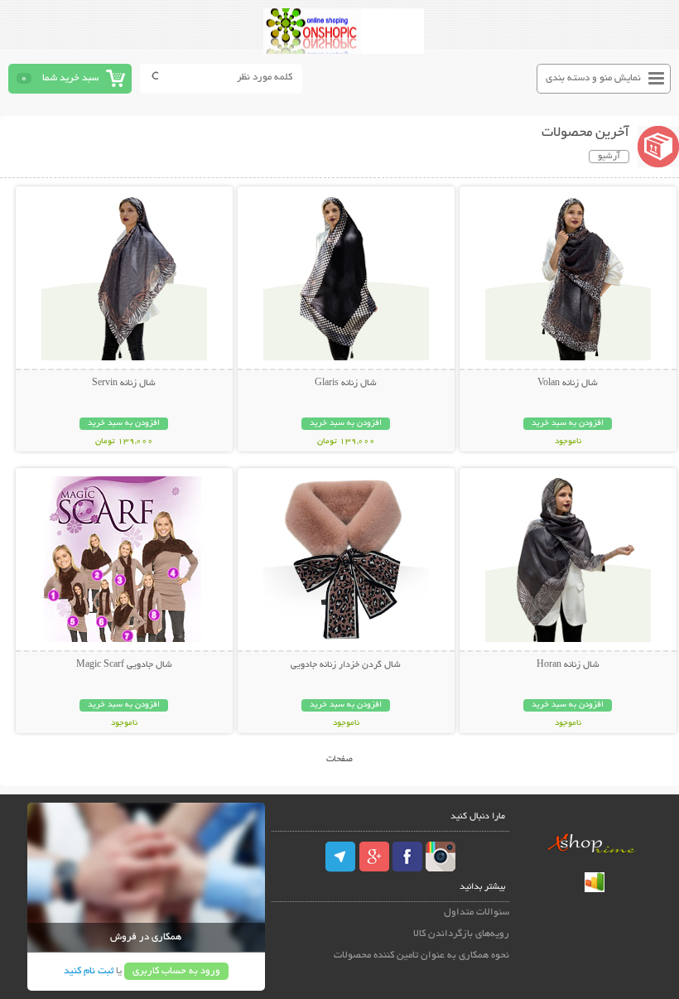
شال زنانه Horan (568, 665)
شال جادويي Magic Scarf (124, 665)
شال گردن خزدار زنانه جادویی (346, 665)
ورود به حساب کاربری (176, 971)
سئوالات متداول (476, 912)
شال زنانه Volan (567, 383)
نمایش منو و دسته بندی (593, 78)
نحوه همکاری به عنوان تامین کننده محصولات (421, 955)
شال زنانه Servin (124, 383)
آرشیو (609, 157)
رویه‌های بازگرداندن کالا (461, 934)
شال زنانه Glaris (346, 383)
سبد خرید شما (70, 78)
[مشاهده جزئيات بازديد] (594, 890)
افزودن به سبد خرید (568, 423)
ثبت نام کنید (88, 971)
